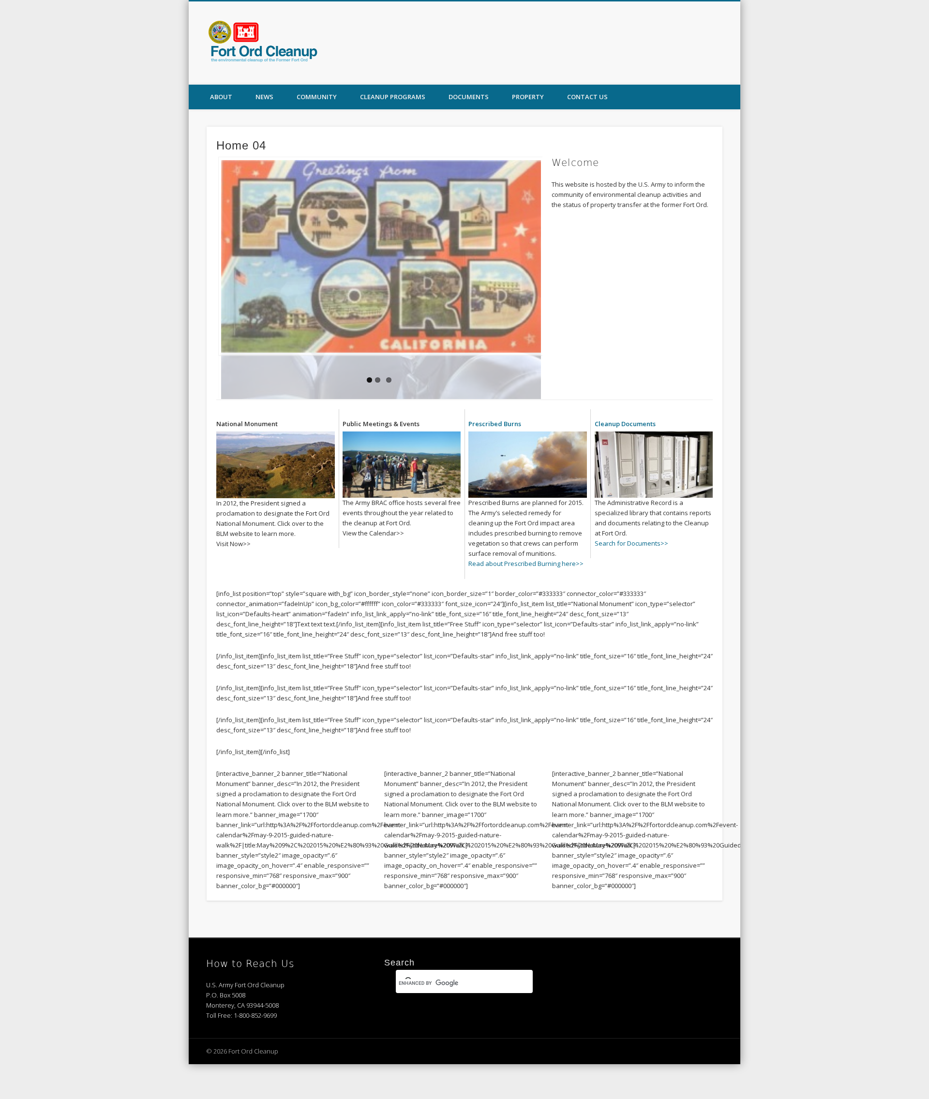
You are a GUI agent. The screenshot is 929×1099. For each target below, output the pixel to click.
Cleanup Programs (392, 96)
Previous (464, 352)
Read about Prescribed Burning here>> (526, 551)
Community (317, 96)
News (264, 96)
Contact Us (587, 96)
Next (533, 352)
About (221, 96)
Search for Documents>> (631, 531)
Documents (469, 96)
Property (528, 96)
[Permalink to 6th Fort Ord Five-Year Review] (380, 256)
